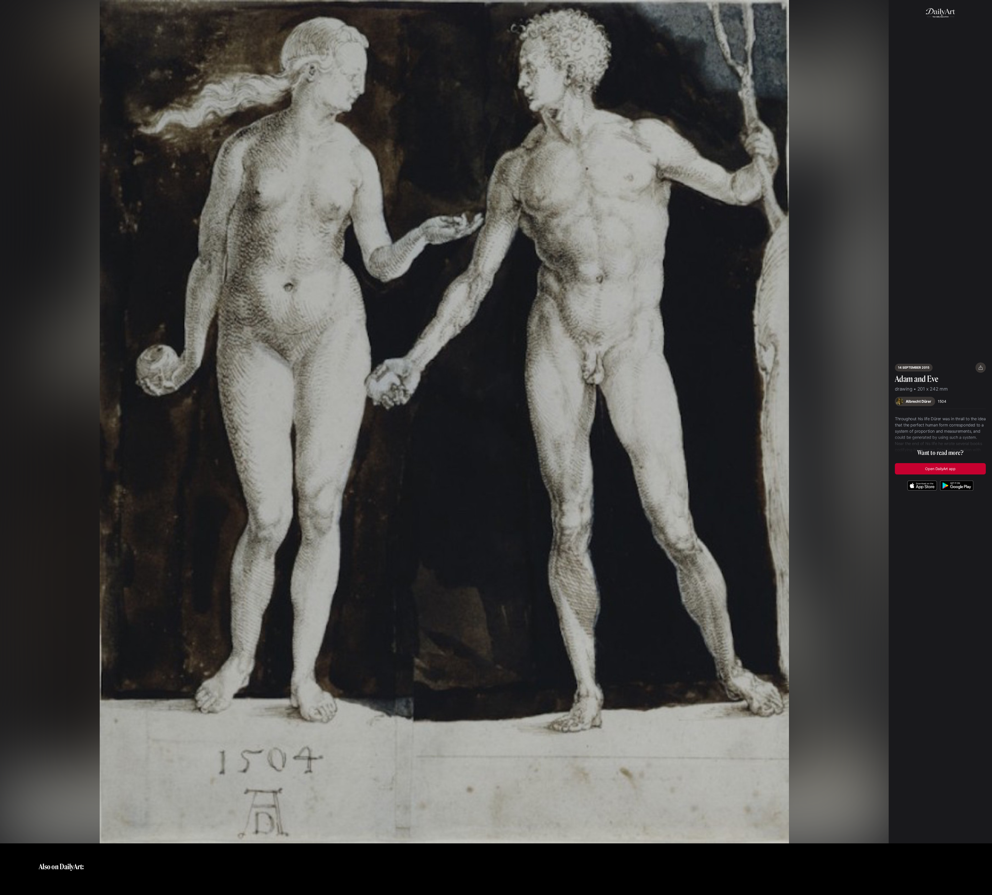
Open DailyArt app (940, 468)
